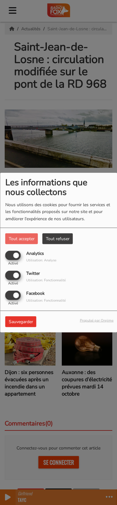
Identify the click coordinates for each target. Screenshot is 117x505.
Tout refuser (58, 238)
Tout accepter (22, 238)
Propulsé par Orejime (97, 320)
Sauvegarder (21, 322)
